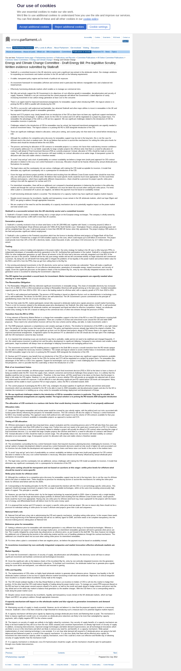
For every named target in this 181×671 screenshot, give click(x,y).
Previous (9, 653)
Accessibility (88, 37)
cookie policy (90, 18)
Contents (61, 653)
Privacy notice (84, 664)
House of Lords (29, 52)
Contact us (126, 37)
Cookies (97, 37)
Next (115, 653)
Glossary (17, 664)
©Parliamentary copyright (15, 657)
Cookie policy (96, 664)
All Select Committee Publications (111, 58)
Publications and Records (65, 58)
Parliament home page (24, 58)
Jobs (52, 664)
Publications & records (81, 52)
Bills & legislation (53, 52)
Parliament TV (97, 52)
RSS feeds (116, 37)
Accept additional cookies (34, 26)
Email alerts (106, 37)
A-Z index (8, 664)
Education (95, 48)
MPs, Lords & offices (43, 48)
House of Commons (13, 52)
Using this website (62, 664)
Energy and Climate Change (41, 60)
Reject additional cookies (69, 26)
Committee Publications (86, 58)
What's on (41, 52)
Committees (66, 52)
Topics (114, 52)
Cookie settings (99, 26)
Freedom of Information (40, 664)
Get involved (75, 48)
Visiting (86, 48)
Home (8, 48)
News (107, 52)
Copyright (74, 664)
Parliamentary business (23, 48)
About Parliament (61, 48)
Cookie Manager (108, 664)
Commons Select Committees (16, 60)
